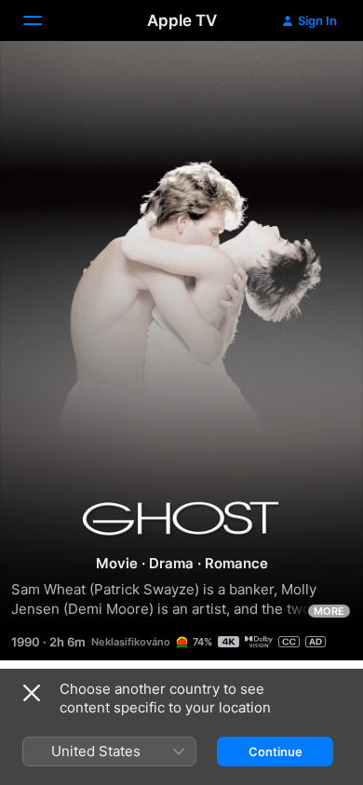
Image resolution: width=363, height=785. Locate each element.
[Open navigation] (43, 20)
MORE (329, 611)
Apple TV (182, 20)
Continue (275, 751)
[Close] (31, 693)
